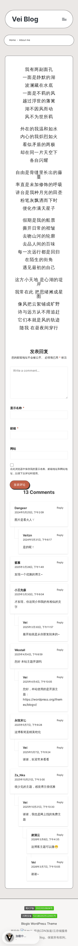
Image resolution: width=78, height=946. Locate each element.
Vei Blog (25, 19)
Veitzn (27, 535)
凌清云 (35, 835)
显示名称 (17, 408)
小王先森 (20, 590)
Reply (60, 507)
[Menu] (64, 19)
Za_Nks (20, 775)
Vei (25, 622)
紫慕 (17, 562)
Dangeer (21, 508)
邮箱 (14, 428)
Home (12, 40)
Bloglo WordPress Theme (39, 923)
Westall (20, 650)
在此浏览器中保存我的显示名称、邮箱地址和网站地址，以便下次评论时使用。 (39, 471)
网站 (13, 448)
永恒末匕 (20, 720)
